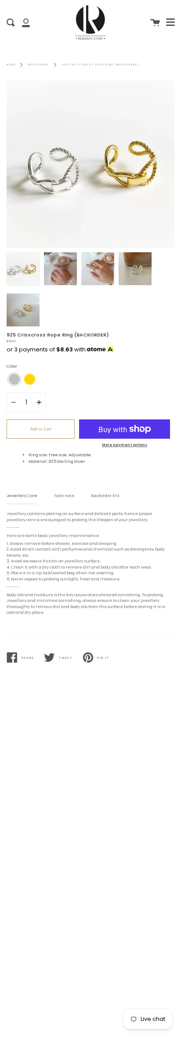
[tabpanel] (90, 164)
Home (11, 64)
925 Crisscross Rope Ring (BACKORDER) (100, 64)
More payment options (124, 444)
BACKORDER (38, 64)
